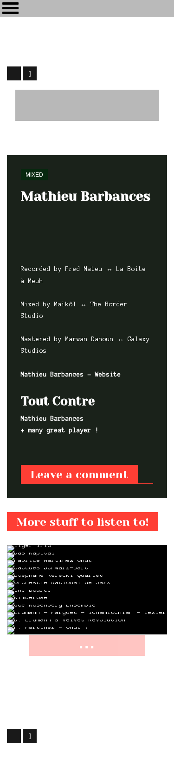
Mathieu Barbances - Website (71, 374)
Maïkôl (81, 711)
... (87, 643)
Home (13, 142)
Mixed (40, 142)
